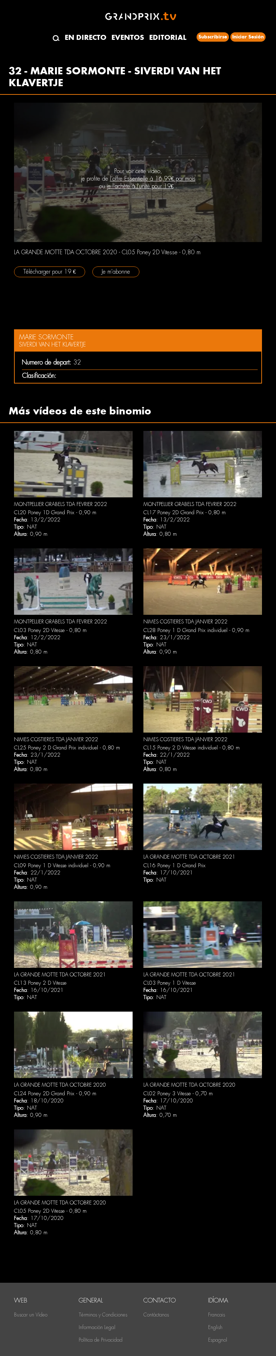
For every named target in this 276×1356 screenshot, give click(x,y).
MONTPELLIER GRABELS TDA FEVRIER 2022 (60, 504)
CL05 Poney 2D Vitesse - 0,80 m (50, 1211)
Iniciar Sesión (248, 37)
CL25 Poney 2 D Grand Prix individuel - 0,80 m (67, 747)
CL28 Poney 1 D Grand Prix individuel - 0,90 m (196, 630)
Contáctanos (156, 1314)
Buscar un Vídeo (30, 1314)
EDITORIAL (168, 37)
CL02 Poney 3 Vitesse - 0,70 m (178, 1093)
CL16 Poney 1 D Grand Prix (174, 865)
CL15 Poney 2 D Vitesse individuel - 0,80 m (191, 747)
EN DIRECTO (85, 37)
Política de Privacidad (101, 1340)
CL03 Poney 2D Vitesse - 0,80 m (50, 630)
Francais (216, 1314)
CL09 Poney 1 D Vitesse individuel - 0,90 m (62, 865)
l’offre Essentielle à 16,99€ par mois (153, 178)
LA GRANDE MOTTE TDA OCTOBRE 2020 (60, 1085)
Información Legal (97, 1327)
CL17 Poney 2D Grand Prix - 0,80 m (184, 512)
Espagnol (217, 1340)
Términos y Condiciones (103, 1314)
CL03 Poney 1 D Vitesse (169, 982)
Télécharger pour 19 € (49, 271)
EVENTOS (127, 37)
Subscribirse (212, 37)
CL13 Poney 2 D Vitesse (40, 982)
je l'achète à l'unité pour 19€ (140, 186)
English (215, 1327)
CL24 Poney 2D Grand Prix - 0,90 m (55, 1093)
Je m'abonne (116, 271)
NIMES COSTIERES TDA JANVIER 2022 (185, 621)
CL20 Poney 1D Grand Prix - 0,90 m (55, 512)
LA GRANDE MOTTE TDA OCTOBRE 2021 (189, 857)
